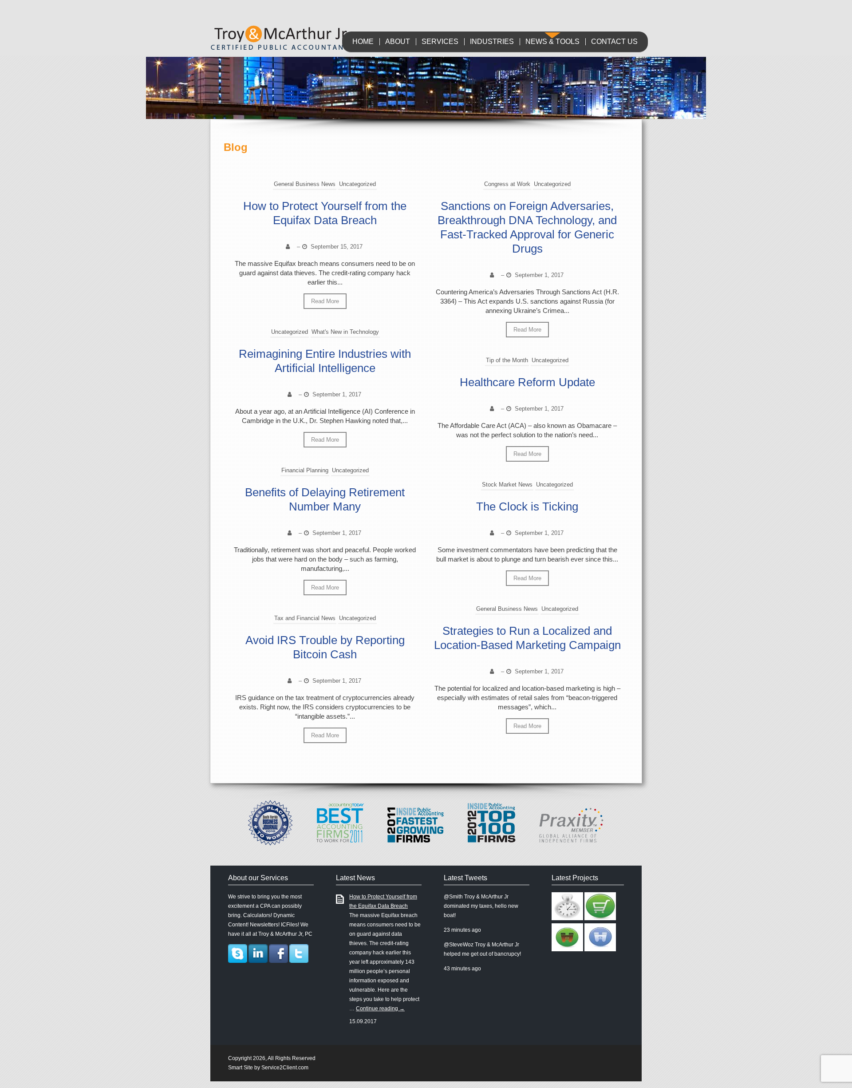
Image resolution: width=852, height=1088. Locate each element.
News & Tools (552, 41)
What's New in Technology (345, 331)
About (397, 41)
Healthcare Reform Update (527, 382)
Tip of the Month (507, 360)
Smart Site (240, 1067)
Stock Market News (507, 484)
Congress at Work (507, 184)
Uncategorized (357, 184)
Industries (492, 41)
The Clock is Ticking (527, 506)
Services (440, 41)
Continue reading (380, 1008)
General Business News (304, 184)
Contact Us (614, 41)
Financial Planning (304, 470)
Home (363, 41)
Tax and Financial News (304, 618)
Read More (325, 301)
